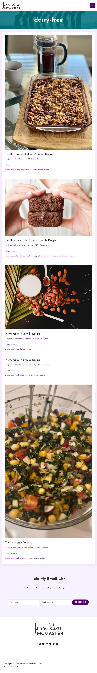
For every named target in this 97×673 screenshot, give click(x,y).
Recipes (40, 159)
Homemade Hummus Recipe (22, 360)
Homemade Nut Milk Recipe (22, 334)
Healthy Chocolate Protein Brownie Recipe (30, 240)
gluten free (20, 256)
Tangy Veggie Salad (17, 542)
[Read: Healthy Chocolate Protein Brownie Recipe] (48, 207)
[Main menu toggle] (92, 5)
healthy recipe (32, 256)
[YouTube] (47, 644)
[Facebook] (43, 644)
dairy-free (9, 170)
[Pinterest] (50, 644)
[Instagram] (40, 644)
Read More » (11, 164)
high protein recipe (23, 170)
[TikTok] (54, 644)
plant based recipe (41, 170)
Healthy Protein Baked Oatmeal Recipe (29, 154)
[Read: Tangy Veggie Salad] (48, 461)
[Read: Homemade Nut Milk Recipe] (48, 297)
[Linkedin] (57, 644)
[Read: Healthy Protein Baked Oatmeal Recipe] (48, 92)
